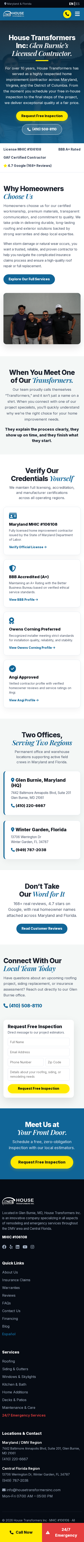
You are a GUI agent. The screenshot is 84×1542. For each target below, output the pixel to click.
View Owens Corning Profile (31, 647)
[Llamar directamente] (67, 14)
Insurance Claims (16, 1280)
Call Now (24, 1532)
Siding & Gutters (15, 1369)
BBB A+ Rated (69, 149)
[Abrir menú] (77, 14)
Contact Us (11, 1311)
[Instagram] (32, 1247)
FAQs (6, 1303)
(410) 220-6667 (15, 1459)
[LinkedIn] (17, 1247)
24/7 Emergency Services (24, 1415)
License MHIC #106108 (22, 149)
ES (78, 4)
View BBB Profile (22, 599)
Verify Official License (26, 547)
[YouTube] (25, 1247)
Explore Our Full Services (29, 279)
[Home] (13, 14)
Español (9, 1334)
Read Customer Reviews (42, 928)
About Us (10, 1272)
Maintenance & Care (18, 1407)
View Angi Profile (22, 700)
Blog (5, 1326)
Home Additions (15, 1392)
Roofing (8, 1361)
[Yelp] (10, 1247)
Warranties (11, 1288)
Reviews (9, 1295)
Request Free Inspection (42, 116)
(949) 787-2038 (15, 1480)
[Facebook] (4, 1247)
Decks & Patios (14, 1400)
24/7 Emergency (66, 1532)
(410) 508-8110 (44, 129)
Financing (10, 1318)
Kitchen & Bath (14, 1384)
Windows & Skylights (19, 1377)
